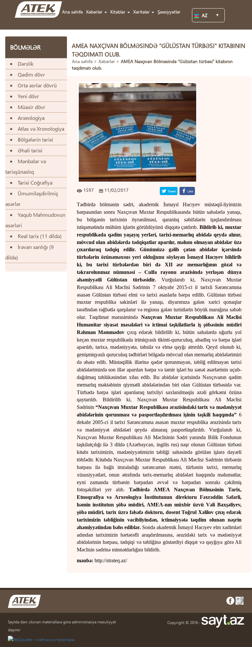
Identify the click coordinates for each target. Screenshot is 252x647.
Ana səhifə (72, 12)
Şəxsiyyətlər (169, 12)
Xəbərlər (106, 61)
